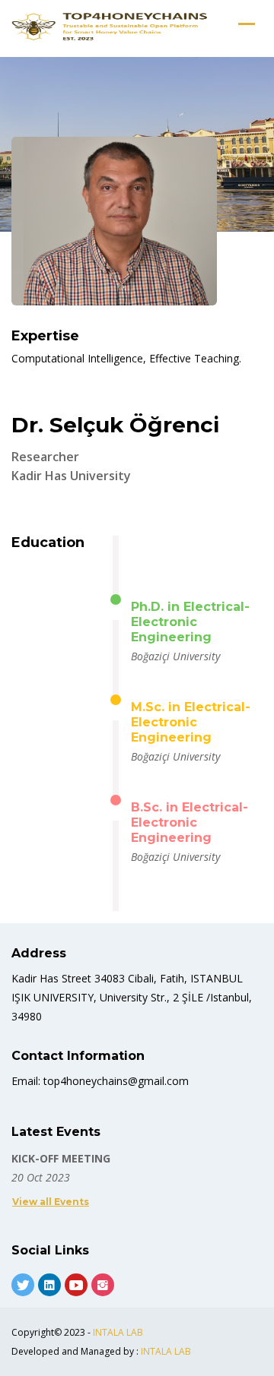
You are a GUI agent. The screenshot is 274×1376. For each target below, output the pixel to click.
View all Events (50, 1201)
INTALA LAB (118, 1332)
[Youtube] (76, 1284)
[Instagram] (102, 1284)
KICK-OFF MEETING (60, 1158)
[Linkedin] (49, 1284)
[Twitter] (22, 1284)
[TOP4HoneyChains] (110, 26)
